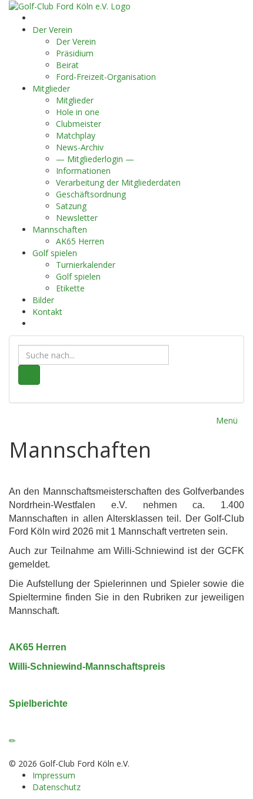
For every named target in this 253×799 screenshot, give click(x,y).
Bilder (43, 300)
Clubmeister (78, 123)
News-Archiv (80, 147)
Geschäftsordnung (91, 194)
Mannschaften (59, 229)
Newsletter (77, 217)
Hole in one (77, 112)
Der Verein (52, 29)
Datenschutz (56, 787)
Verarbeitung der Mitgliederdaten (118, 182)
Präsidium (75, 53)
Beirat (67, 64)
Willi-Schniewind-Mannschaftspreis (87, 667)
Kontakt (47, 311)
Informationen (83, 170)
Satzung (71, 206)
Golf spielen (54, 252)
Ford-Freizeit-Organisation (106, 76)
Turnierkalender (85, 264)
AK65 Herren (80, 241)
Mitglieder (51, 88)
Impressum (53, 775)
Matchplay (75, 135)
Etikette (70, 288)
